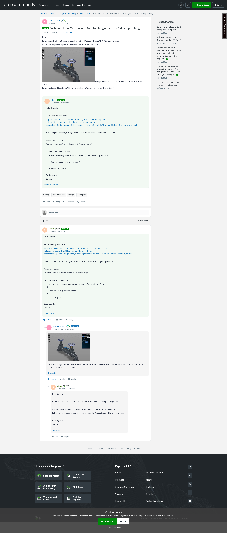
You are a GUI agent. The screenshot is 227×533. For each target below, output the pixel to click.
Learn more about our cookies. (160, 515)
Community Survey (224, 26)
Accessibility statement (130, 448)
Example (98, 81)
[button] (201, 5)
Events (56, 5)
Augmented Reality (68, 13)
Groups (66, 5)
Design (71, 194)
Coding (46, 194)
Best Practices (59, 194)
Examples (82, 194)
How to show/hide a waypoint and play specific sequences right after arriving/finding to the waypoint (169, 53)
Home (42, 13)
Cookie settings (112, 448)
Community (53, 13)
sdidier (53, 100)
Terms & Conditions (95, 448)
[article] (95, 274)
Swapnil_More (54, 20)
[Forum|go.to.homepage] (19, 5)
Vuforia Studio (85, 13)
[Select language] (188, 5)
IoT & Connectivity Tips (167, 43)
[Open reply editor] (95, 212)
